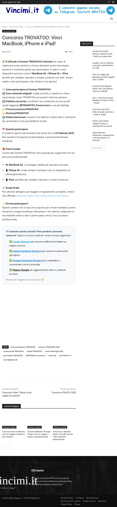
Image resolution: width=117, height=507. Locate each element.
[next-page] (9, 447)
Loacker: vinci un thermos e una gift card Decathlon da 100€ (102, 65)
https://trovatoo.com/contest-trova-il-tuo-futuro (42, 195)
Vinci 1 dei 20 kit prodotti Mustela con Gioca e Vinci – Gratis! (103, 100)
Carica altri (96, 148)
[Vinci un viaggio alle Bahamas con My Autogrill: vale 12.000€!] (85, 77)
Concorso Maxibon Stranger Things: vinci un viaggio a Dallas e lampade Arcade (38, 434)
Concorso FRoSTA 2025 (64, 392)
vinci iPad (52, 355)
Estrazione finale (16, 26)
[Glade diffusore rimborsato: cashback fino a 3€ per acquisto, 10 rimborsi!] (85, 135)
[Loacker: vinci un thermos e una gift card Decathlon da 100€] (85, 65)
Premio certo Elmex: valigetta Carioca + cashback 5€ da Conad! (102, 123)
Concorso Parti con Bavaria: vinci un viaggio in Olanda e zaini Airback (13, 434)
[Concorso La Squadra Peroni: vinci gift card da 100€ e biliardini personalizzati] (64, 420)
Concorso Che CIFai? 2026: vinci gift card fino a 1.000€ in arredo (103, 112)
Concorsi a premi (9, 427)
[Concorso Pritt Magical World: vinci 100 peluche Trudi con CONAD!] (85, 88)
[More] (57, 374)
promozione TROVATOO (13, 355)
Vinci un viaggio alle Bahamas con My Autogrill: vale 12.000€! (103, 77)
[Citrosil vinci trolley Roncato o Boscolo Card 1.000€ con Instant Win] (85, 53)
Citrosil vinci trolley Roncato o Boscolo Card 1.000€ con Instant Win (102, 54)
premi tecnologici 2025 (54, 351)
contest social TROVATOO (13, 351)
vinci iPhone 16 (65, 355)
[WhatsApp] (43, 374)
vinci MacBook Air (10, 360)
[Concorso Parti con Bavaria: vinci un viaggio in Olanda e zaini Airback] (13, 420)
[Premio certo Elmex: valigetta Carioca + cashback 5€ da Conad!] (85, 123)
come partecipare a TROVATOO (23, 347)
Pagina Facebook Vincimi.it (27, 251)
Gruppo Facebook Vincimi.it (27, 260)
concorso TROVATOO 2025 (49, 347)
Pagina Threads (21, 270)
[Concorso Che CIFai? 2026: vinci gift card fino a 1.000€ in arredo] (85, 112)
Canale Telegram (21, 241)
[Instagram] (113, 2)
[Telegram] (50, 374)
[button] (111, 18)
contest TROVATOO (34, 351)
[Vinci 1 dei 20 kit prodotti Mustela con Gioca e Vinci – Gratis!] (85, 100)
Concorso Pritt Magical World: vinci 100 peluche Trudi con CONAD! (102, 88)
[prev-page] (4, 447)
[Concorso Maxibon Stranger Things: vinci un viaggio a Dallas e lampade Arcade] (38, 420)
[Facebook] (109, 2)
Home (4, 26)
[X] (36, 374)
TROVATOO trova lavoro (35, 355)
